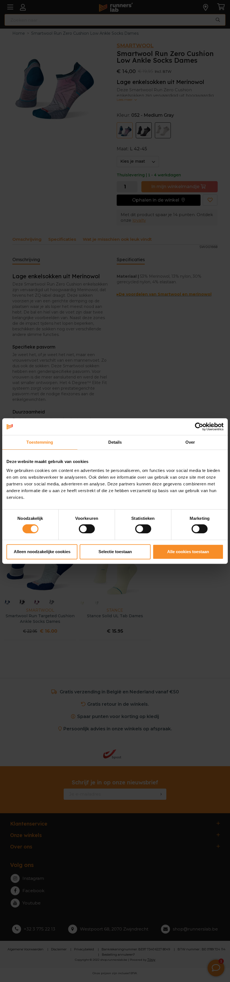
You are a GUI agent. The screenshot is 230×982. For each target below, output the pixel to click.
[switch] (87, 528)
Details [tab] (115, 442)
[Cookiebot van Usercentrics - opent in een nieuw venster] (199, 426)
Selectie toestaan (115, 551)
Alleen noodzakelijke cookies (42, 551)
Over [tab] (190, 442)
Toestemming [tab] (39, 442)
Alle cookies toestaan (188, 551)
